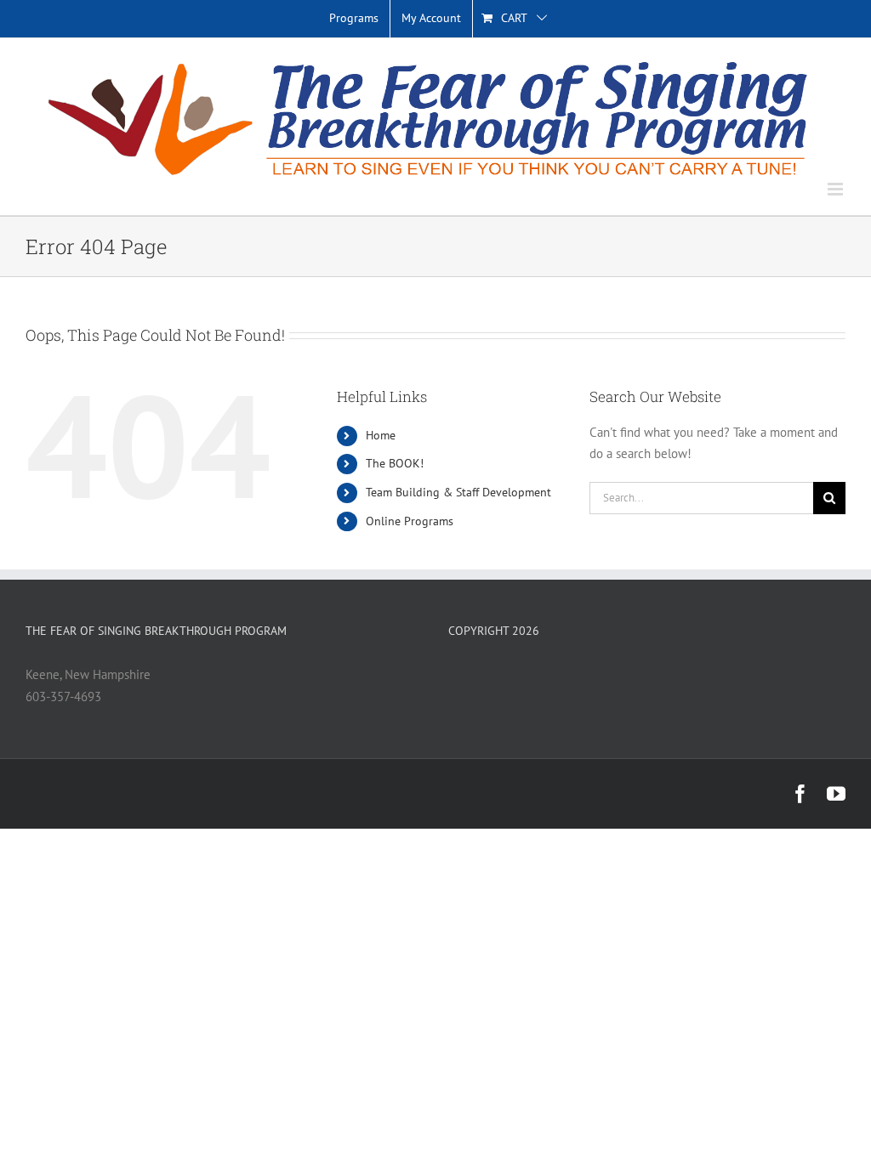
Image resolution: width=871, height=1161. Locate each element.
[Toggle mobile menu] (836, 189)
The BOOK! (395, 463)
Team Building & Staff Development (458, 492)
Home (381, 435)
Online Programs (409, 521)
